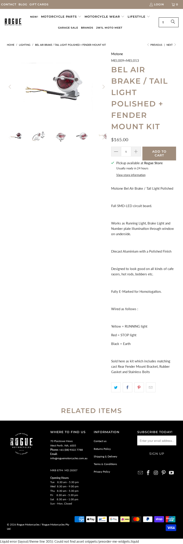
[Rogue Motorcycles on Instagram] (156, 473)
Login (159, 4)
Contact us (100, 441)
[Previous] (10, 87)
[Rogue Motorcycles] (13, 22)
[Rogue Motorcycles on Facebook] (148, 473)
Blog (23, 4)
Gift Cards (39, 4)
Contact (8, 4)
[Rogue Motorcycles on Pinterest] (163, 473)
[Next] (103, 87)
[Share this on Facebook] (127, 387)
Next (169, 44)
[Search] (173, 22)
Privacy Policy (102, 471)
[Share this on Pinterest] (139, 387)
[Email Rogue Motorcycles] (140, 473)
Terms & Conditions (105, 464)
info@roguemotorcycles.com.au (68, 458)
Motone (117, 54)
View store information (131, 175)
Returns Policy (102, 449)
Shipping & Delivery (105, 456)
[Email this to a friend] (151, 387)
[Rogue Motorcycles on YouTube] (171, 473)
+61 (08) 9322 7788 (71, 449)
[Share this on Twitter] (116, 387)
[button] (61, 16)
